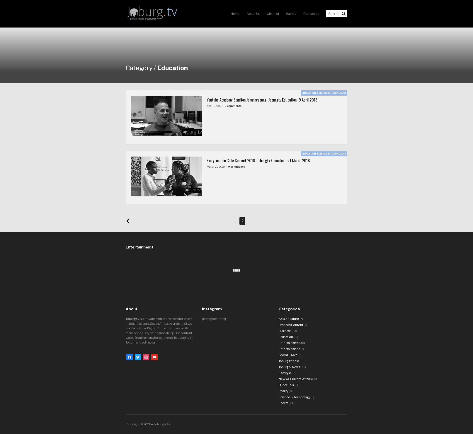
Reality (283, 391)
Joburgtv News (289, 367)
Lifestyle (285, 373)
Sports (283, 403)
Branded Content (291, 325)
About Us (253, 14)
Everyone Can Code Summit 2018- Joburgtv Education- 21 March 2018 (258, 160)
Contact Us (311, 14)
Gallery (291, 14)
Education (309, 93)
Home (235, 14)
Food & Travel (288, 355)
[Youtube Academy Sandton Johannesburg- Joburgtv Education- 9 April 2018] (166, 115)
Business (285, 331)
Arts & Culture (289, 319)
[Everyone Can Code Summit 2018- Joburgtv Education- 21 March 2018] (166, 176)
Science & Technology (331, 93)
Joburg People (289, 361)
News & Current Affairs (295, 379)
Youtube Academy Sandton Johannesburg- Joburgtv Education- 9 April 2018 (262, 100)
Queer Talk (286, 385)
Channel (273, 14)
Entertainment (289, 343)
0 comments (233, 105)
